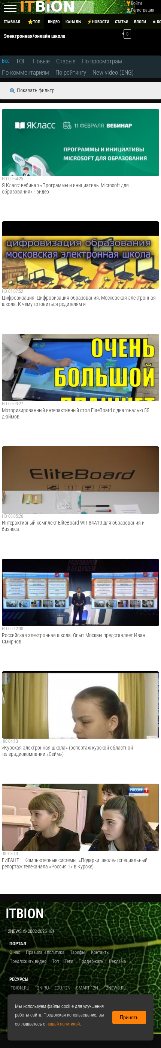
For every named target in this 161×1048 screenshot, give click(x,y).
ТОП (21, 61)
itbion (25, 913)
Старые (66, 61)
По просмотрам (102, 61)
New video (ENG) (113, 72)
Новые (41, 61)
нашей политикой (63, 1024)
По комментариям (25, 72)
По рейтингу (70, 72)
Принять (129, 1017)
